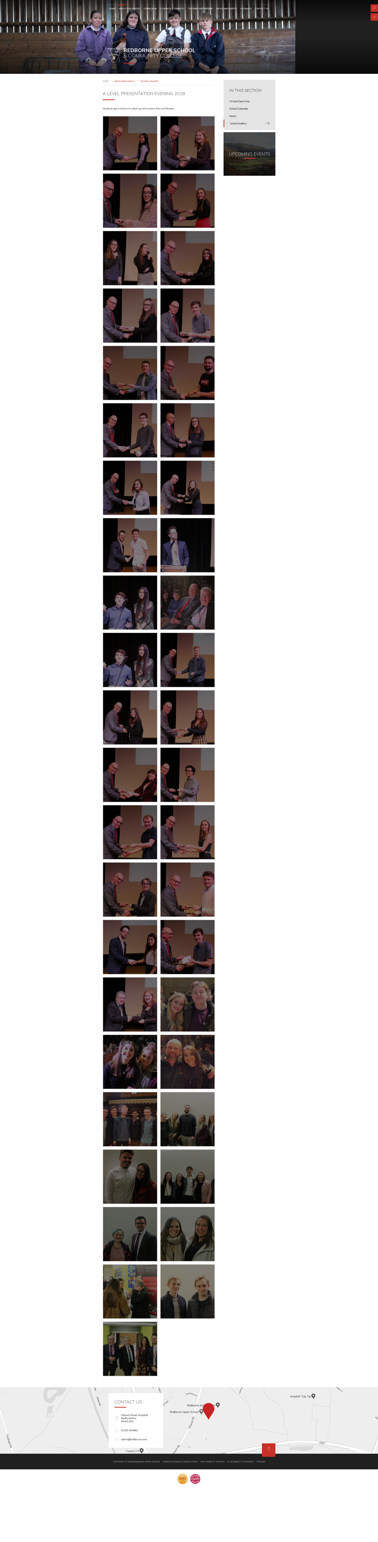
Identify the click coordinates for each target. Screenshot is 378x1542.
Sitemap (261, 1461)
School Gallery (149, 81)
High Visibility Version (212, 1461)
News (232, 116)
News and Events (124, 81)
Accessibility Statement (240, 1461)
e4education (191, 1461)
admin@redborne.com (134, 1439)
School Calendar (238, 108)
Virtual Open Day (239, 101)
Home (106, 81)
